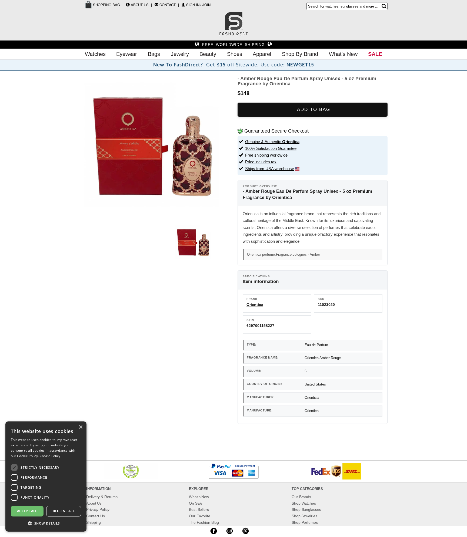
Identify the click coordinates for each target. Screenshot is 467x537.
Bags (154, 54)
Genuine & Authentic (272, 141)
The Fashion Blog (204, 522)
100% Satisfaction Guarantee (270, 148)
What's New (343, 54)
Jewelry (180, 54)
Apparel (262, 54)
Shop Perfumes (305, 522)
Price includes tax (260, 162)
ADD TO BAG (312, 109)
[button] (46, 523)
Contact (167, 4)
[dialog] (45, 476)
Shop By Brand (300, 54)
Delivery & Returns (102, 497)
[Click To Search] (384, 6)
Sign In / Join (198, 4)
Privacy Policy (97, 509)
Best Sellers (199, 509)
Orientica (254, 304)
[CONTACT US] (156, 4)
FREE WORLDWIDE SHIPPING (233, 44)
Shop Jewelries (304, 516)
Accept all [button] (27, 511)
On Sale (195, 503)
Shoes (234, 54)
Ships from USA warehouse (269, 168)
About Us (140, 4)
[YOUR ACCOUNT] (128, 4)
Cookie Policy (50, 456)
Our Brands (301, 497)
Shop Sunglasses (306, 509)
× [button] (80, 427)
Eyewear (126, 54)
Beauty (207, 54)
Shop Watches (304, 503)
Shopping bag (106, 4)
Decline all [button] (64, 511)
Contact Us (95, 516)
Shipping (93, 522)
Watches (95, 54)
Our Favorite (199, 516)
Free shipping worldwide (266, 155)
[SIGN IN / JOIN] (183, 4)
